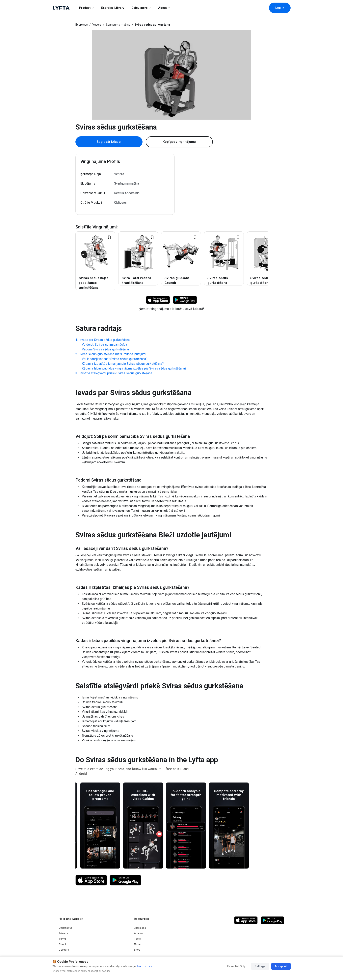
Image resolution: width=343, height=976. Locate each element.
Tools (137, 938)
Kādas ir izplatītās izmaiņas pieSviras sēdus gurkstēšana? (123, 364)
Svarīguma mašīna (118, 24)
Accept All (281, 966)
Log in (279, 8)
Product (85, 8)
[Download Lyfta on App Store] (158, 300)
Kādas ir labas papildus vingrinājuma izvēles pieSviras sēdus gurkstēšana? (134, 368)
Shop (137, 949)
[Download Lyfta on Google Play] (185, 300)
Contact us (65, 927)
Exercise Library (112, 8)
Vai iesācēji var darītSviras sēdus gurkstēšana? (114, 359)
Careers (64, 949)
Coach (138, 944)
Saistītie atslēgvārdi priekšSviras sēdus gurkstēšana (115, 373)
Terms (62, 938)
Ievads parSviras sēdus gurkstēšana (104, 340)
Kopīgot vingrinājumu (179, 142)
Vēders (96, 24)
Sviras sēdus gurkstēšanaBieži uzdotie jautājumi (112, 354)
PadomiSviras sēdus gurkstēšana (105, 349)
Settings (260, 966)
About (162, 8)
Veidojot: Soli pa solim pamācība (104, 344)
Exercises (81, 24)
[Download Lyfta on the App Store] (91, 880)
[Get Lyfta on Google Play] (125, 880)
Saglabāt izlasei (109, 142)
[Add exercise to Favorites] (109, 237)
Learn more (144, 966)
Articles (138, 933)
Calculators (139, 8)
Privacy (63, 933)
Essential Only (236, 966)
